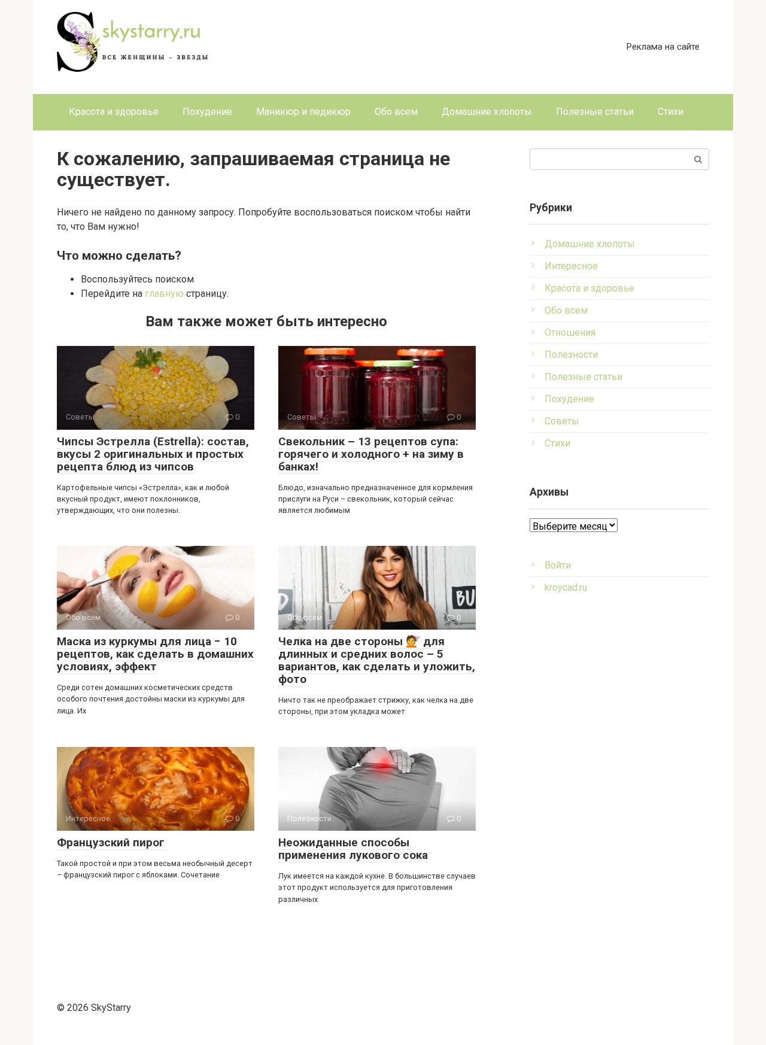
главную (164, 293)
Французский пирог (111, 842)
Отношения (570, 332)
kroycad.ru (566, 587)
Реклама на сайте (663, 46)
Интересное (571, 266)
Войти (558, 565)
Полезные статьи (595, 111)
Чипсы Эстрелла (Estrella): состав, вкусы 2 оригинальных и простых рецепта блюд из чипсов (153, 454)
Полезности (571, 354)
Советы (562, 421)
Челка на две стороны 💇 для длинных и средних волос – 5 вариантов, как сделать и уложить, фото (376, 660)
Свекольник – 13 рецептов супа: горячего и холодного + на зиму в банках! (371, 454)
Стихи (670, 111)
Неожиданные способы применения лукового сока (353, 849)
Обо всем (396, 111)
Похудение (207, 111)
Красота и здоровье (114, 111)
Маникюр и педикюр (303, 111)
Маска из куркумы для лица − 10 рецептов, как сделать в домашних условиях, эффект (155, 653)
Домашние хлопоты (487, 111)
